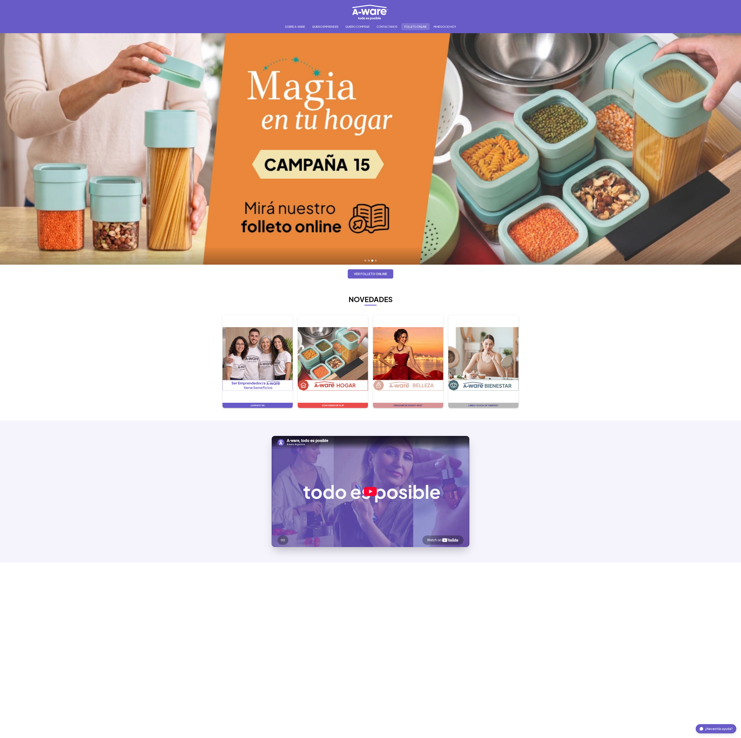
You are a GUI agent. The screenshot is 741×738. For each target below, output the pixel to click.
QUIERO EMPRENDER (325, 26)
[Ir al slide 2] (369, 261)
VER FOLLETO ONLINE (370, 274)
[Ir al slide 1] (365, 261)
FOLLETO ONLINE (415, 26)
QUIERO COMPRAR (357, 26)
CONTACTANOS (387, 26)
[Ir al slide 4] (376, 261)
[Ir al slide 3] (372, 261)
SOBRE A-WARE (295, 26)
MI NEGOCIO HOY (445, 26)
